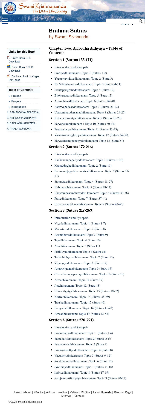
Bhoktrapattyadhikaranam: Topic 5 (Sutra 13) (83, 95)
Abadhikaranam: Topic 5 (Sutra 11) (77, 246)
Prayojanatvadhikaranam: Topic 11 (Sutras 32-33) (86, 129)
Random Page (122, 392)
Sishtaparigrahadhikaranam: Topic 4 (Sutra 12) (84, 90)
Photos (85, 392)
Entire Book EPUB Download (20, 68)
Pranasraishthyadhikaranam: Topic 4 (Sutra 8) (83, 350)
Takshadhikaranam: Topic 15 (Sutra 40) (79, 302)
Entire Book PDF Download (19, 59)
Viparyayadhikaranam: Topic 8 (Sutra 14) (80, 263)
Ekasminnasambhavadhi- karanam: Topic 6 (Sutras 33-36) (91, 193)
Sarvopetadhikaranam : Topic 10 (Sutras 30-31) (84, 123)
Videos (74, 392)
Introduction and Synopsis (71, 67)
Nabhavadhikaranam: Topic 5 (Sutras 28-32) (82, 187)
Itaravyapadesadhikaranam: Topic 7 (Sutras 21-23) (86, 106)
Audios (62, 392)
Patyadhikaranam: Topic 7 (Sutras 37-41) (80, 198)
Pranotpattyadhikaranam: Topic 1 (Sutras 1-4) (83, 333)
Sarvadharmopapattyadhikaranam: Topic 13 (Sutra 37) (89, 140)
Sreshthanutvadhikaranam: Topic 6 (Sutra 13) (83, 361)
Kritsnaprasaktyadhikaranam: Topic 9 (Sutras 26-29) (87, 118)
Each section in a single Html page (23, 78)
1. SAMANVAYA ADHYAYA (23, 112)
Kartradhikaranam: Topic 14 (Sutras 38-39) (82, 297)
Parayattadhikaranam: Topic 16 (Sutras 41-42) (83, 308)
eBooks (38, 392)
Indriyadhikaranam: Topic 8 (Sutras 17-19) (81, 372)
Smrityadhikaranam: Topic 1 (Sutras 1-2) (80, 73)
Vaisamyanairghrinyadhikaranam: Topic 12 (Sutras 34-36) (91, 135)
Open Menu (5, 22)
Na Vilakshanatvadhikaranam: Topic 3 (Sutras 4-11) (87, 84)
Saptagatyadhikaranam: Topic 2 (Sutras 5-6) (82, 338)
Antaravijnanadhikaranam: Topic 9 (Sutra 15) (83, 268)
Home (16, 392)
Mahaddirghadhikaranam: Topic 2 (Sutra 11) (83, 165)
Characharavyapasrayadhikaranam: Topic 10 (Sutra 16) (89, 274)
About (27, 392)
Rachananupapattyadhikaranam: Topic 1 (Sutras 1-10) (88, 160)
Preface (16, 96)
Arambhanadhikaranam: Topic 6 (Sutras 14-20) (84, 101)
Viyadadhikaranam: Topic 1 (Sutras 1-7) (80, 223)
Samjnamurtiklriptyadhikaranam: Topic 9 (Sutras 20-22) (90, 378)
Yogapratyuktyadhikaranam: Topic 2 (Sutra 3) (83, 78)
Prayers (16, 101)
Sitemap (66, 395)
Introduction (18, 107)
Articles (50, 392)
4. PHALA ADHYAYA (19, 128)
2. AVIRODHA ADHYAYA (21, 117)
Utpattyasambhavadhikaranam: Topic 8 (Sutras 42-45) (88, 204)
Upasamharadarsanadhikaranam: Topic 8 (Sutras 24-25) (90, 112)
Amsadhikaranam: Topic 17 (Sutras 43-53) (81, 313)
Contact (79, 395)
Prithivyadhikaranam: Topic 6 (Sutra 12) (80, 251)
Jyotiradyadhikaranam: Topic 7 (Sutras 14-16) (83, 367)
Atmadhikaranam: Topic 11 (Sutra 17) (78, 280)
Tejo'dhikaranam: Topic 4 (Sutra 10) (77, 240)
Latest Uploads (102, 392)
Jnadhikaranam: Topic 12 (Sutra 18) (77, 285)
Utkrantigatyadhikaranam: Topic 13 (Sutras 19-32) (86, 291)
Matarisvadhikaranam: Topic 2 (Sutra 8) (80, 229)
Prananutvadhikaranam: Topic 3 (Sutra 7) (80, 344)
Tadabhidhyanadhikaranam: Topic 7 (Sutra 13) (84, 257)
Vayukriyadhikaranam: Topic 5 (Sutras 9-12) (82, 355)
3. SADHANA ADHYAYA (21, 123)
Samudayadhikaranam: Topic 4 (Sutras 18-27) (83, 181)
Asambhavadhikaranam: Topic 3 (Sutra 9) (81, 234)
